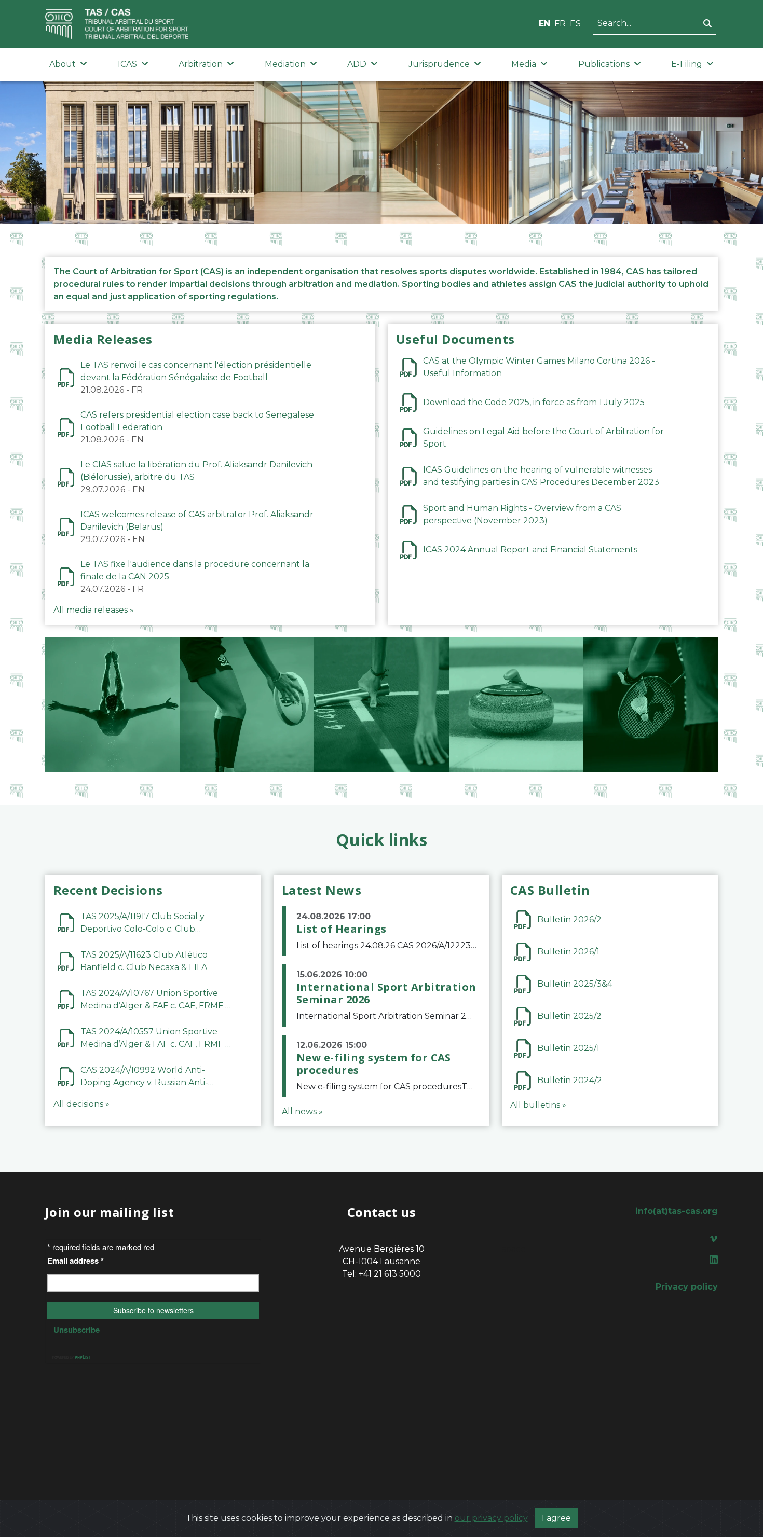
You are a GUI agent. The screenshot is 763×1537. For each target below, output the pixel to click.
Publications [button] (604, 64)
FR (560, 24)
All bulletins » (538, 1105)
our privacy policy (491, 1518)
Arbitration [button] (201, 64)
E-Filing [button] (686, 64)
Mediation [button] (285, 64)
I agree (556, 1518)
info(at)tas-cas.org (676, 1211)
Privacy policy (687, 1287)
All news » (302, 1111)
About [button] (62, 64)
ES (575, 24)
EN (544, 24)
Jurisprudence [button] (439, 64)
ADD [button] (356, 64)
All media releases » (93, 610)
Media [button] (523, 64)
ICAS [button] (127, 64)
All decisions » (81, 1104)
